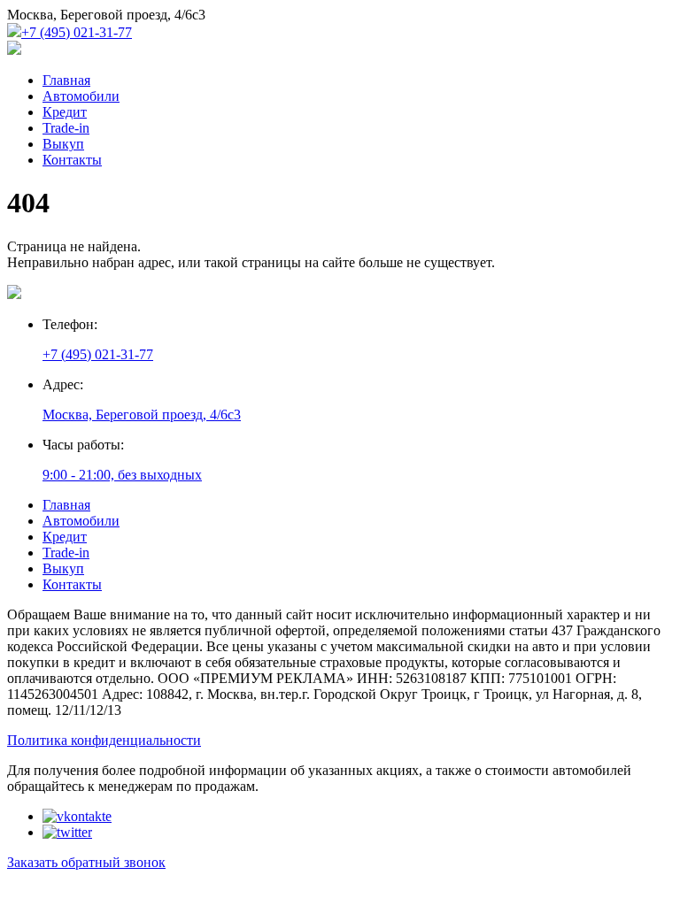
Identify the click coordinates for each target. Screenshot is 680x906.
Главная (66, 80)
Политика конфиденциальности (104, 740)
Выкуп (63, 143)
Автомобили (81, 96)
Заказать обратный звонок (86, 862)
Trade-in (65, 127)
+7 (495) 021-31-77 (76, 32)
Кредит (64, 111)
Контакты (72, 159)
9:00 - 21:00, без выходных (122, 474)
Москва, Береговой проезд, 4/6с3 (141, 414)
